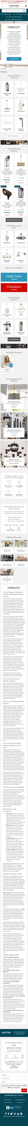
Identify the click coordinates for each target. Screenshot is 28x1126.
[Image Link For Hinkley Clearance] (14, 287)
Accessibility (20, 1102)
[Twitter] (11, 1114)
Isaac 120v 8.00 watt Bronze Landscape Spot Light (7, 206)
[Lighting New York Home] (14, 6)
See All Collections (14, 339)
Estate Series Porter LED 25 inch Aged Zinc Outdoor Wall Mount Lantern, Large (7, 173)
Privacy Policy (8, 1099)
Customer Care (5, 1078)
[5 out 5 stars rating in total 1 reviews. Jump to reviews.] (7, 180)
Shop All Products (14, 58)
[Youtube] (18, 1114)
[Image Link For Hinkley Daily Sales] (14, 277)
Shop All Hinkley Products (14, 220)
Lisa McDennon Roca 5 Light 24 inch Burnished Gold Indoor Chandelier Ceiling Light (20, 173)
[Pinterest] (6, 1114)
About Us (4, 1082)
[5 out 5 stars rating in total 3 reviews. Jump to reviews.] (7, 212)
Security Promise (8, 1102)
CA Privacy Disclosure (20, 1099)
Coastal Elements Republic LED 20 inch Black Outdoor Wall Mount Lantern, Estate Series (20, 204)
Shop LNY (4, 1075)
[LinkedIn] (21, 1114)
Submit (24, 1090)
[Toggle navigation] (2, 6)
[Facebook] (8, 1114)
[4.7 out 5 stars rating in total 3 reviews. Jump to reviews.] (20, 212)
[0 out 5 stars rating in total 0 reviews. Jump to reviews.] (21, 180)
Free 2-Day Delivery (7, 210)
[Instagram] (15, 1114)
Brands (4, 68)
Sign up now (20, 1)
